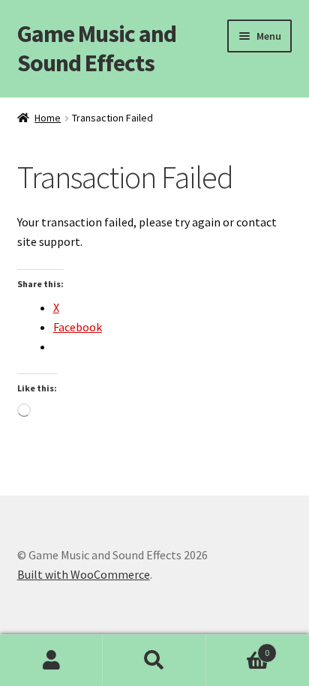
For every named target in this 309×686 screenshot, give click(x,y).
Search (154, 660)
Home (47, 117)
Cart (238, 647)
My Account (51, 660)
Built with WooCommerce (83, 574)
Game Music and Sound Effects (96, 48)
